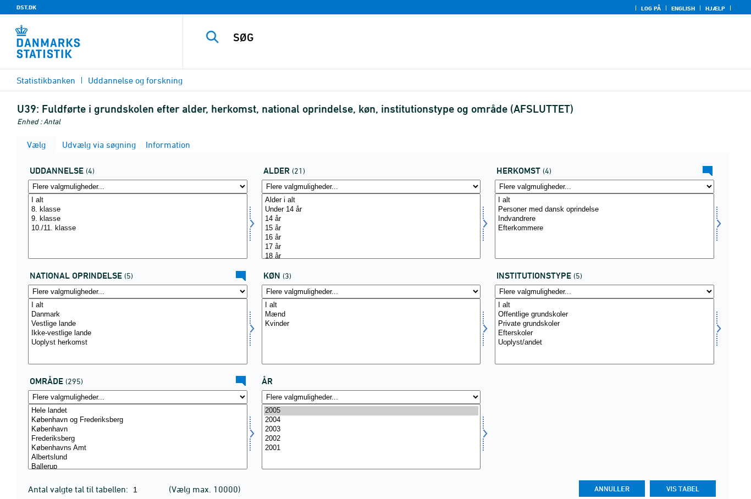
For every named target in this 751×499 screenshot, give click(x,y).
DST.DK (26, 7)
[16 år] (371, 237)
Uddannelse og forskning (135, 80)
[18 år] (371, 256)
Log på (651, 8)
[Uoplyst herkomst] (137, 342)
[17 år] (371, 247)
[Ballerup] (137, 467)
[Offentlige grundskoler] (604, 314)
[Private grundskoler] (604, 324)
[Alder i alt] (371, 200)
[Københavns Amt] (137, 448)
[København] (137, 429)
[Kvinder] (371, 324)
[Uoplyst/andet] (604, 342)
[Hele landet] (137, 410)
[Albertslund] (137, 457)
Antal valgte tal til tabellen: (79, 489)
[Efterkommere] (604, 228)
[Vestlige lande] (137, 324)
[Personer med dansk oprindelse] (604, 209)
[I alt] (137, 200)
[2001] (371, 448)
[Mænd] (371, 314)
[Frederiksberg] (137, 438)
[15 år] (371, 228)
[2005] (371, 410)
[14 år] (371, 219)
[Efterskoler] (604, 333)
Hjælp (715, 8)
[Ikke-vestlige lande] (137, 333)
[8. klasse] (137, 209)
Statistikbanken (45, 80)
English (683, 8)
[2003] (371, 429)
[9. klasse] (137, 219)
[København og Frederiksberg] (137, 420)
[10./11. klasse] (137, 228)
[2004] (371, 420)
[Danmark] (137, 314)
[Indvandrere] (604, 219)
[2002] (371, 438)
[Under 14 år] (371, 209)
